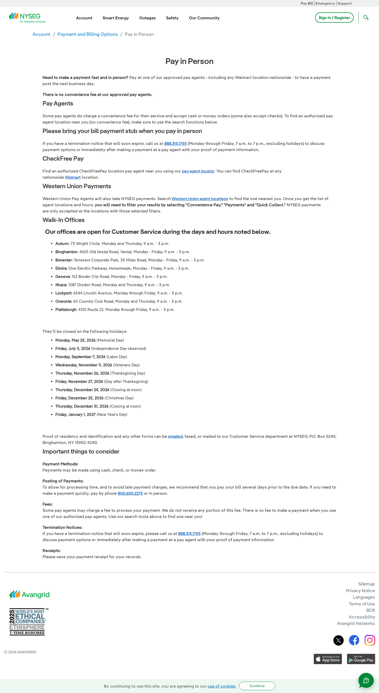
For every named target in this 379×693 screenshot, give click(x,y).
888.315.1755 (175, 143)
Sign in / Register (334, 17)
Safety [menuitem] (172, 17)
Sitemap (366, 584)
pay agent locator (198, 171)
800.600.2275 (130, 493)
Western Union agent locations (200, 198)
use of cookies (221, 686)
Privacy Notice (360, 590)
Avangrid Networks (356, 623)
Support (345, 3)
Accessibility (362, 617)
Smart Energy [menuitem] (116, 17)
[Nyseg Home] (29, 17)
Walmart (73, 177)
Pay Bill (307, 3)
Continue (257, 685)
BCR (370, 610)
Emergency (325, 3)
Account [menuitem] (84, 17)
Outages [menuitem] (147, 17)
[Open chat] (366, 680)
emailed (175, 436)
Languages (364, 597)
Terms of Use (362, 603)
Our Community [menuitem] (204, 17)
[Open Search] (364, 17)
